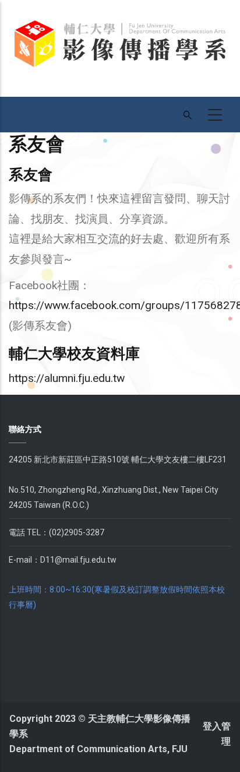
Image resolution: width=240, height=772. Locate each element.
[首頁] (120, 48)
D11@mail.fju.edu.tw (78, 559)
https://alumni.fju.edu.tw (67, 378)
